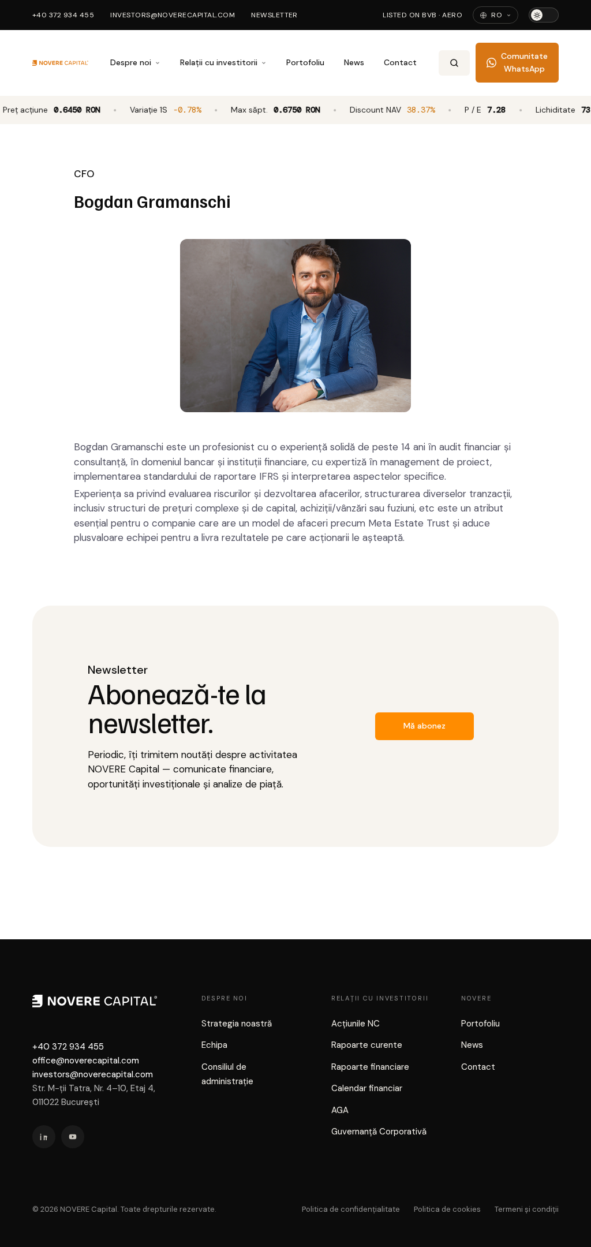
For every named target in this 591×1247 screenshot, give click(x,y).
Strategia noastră (236, 1023)
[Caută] (454, 63)
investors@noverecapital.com (172, 15)
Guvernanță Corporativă (379, 1131)
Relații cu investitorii (218, 62)
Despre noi (130, 62)
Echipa (214, 1045)
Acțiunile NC (355, 1023)
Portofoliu (305, 62)
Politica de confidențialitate (351, 1209)
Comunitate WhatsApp (524, 62)
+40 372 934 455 (63, 15)
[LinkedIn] (43, 1136)
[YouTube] (72, 1136)
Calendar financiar (366, 1088)
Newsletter (274, 15)
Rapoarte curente (366, 1045)
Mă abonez (424, 725)
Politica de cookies (447, 1209)
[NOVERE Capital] (60, 63)
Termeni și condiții (527, 1209)
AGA (340, 1110)
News (354, 62)
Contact (400, 62)
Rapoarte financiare (370, 1067)
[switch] (544, 15)
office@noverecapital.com (85, 1060)
